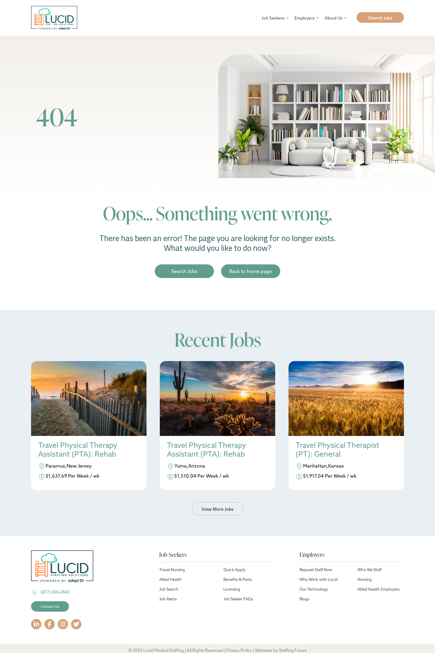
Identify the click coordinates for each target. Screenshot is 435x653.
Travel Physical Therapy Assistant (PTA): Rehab (77, 450)
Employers (304, 18)
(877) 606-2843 (55, 592)
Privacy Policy (239, 650)
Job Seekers (273, 18)
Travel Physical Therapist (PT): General (337, 450)
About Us (333, 18)
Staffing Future (293, 650)
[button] (380, 17)
